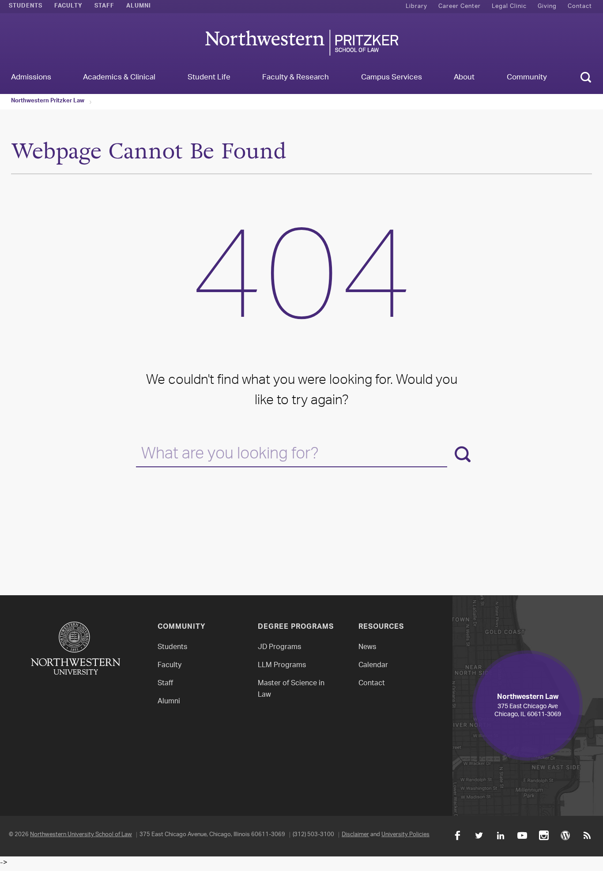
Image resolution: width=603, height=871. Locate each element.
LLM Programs (282, 665)
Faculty (68, 6)
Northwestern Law (301, 42)
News (367, 647)
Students (25, 6)
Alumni (138, 6)
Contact (580, 6)
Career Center (459, 6)
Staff (104, 6)
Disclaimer (355, 834)
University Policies (405, 834)
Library (416, 6)
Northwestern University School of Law (81, 834)
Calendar (373, 665)
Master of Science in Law (291, 689)
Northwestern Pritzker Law (47, 101)
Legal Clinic (509, 6)
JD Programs (279, 647)
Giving (547, 6)
